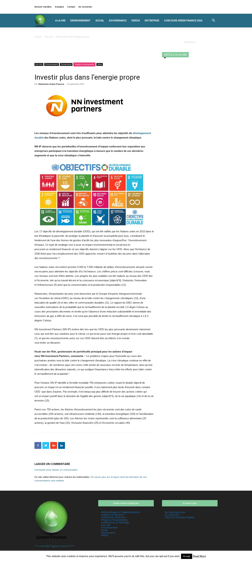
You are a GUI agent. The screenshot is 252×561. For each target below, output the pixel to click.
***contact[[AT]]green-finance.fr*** (54, 546)
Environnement (80, 20)
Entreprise (152, 20)
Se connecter (85, 7)
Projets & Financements (114, 519)
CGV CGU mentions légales (180, 517)
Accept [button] (186, 556)
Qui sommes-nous (175, 512)
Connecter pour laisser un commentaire (55, 469)
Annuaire (59, 7)
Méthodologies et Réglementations (120, 512)
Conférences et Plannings (115, 522)
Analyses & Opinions (112, 514)
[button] (213, 20)
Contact (71, 7)
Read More (199, 556)
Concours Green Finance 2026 (183, 20)
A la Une (60, 20)
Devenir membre (43, 7)
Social (99, 20)
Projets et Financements (84, 64)
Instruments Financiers (113, 517)
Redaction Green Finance (51, 84)
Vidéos (135, 20)
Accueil (37, 36)
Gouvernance (118, 20)
